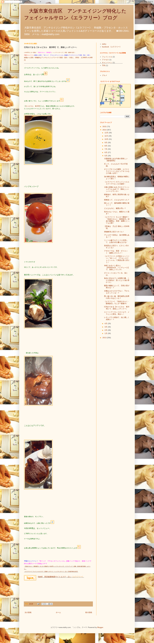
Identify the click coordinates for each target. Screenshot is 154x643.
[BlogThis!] (45, 604)
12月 (107, 133)
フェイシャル (107, 57)
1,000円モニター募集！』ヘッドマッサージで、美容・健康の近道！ (49, 52)
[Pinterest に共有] (51, 604)
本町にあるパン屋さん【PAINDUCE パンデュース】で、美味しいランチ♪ (116, 268)
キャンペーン (107, 62)
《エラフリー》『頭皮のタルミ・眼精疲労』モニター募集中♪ (116, 302)
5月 (106, 156)
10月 (107, 139)
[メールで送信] (42, 604)
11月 (106, 136)
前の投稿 (88, 612)
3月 (106, 327)
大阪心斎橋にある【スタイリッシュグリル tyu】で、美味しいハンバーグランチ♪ (116, 189)
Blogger (100, 627)
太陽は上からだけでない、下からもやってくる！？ (116, 292)
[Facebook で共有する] (49, 604)
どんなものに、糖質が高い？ (115, 208)
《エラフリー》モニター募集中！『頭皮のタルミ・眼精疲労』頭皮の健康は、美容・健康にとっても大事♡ (116, 220)
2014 (105, 130)
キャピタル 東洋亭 (33, 106)
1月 (106, 333)
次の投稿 (28, 612)
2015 (105, 126)
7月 (106, 149)
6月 (106, 152)
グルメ (104, 75)
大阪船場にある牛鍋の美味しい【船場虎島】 (116, 160)
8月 (106, 146)
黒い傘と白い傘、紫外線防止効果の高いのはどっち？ (116, 297)
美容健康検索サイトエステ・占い (54, 577)
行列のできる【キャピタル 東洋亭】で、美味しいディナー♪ (116, 308)
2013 (105, 338)
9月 (106, 142)
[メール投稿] (38, 604)
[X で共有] (47, 604)
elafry (104, 44)
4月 (106, 323)
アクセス (105, 60)
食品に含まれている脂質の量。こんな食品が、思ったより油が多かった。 (116, 280)
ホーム (58, 612)
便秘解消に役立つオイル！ (114, 232)
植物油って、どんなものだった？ (116, 200)
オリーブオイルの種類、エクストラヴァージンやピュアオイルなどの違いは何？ (116, 171)
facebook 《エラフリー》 (111, 47)
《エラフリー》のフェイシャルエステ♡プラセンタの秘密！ (116, 183)
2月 (106, 330)
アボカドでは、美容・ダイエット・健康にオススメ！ (116, 252)
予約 (103, 65)
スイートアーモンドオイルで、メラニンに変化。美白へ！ (116, 313)
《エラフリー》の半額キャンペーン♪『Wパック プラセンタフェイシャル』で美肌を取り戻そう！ (116, 259)
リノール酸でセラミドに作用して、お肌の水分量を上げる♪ (116, 241)
